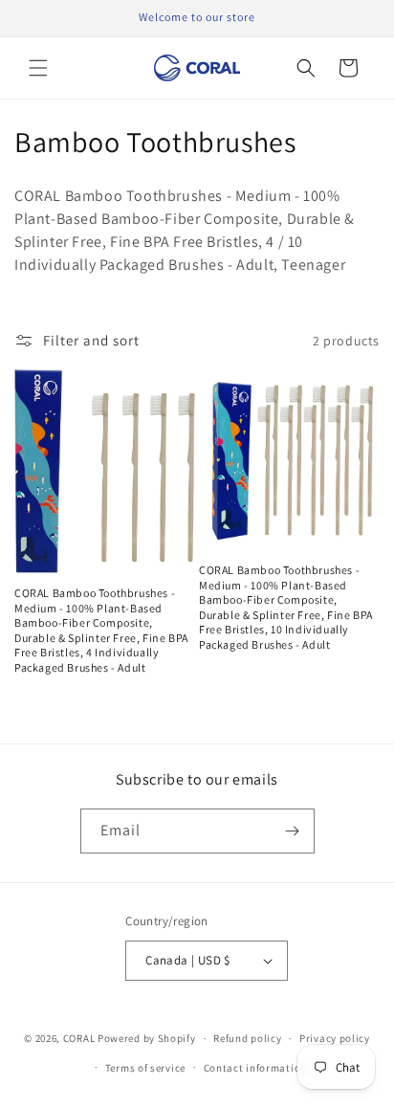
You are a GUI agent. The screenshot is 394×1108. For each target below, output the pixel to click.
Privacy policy (334, 1038)
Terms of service (145, 1068)
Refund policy (247, 1038)
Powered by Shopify (147, 1038)
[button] (38, 68)
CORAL (79, 1038)
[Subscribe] (293, 831)
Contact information (255, 1068)
